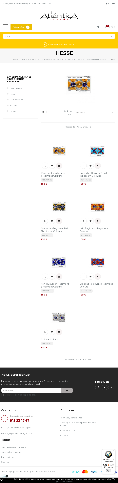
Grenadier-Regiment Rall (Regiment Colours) (93, 174)
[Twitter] (104, 387)
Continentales (16, 100)
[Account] (107, 3)
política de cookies (64, 481)
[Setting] (113, 3)
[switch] (108, 470)
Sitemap (5, 462)
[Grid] (43, 112)
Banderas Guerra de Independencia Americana (19, 79)
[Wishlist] (98, 27)
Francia (13, 105)
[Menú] (113, 451)
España (13, 111)
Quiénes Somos (67, 430)
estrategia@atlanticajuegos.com (16, 433)
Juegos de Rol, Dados (11, 452)
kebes (52, 471)
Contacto (64, 435)
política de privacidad (25, 395)
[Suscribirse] (67, 390)
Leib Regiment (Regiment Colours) (94, 230)
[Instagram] (111, 387)
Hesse (12, 94)
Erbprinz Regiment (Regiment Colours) (96, 285)
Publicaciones (7, 457)
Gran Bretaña (16, 88)
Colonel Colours (49, 339)
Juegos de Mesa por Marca (13, 447)
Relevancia (94, 112)
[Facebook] (98, 387)
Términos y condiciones (71, 418)
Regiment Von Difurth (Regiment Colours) (53, 174)
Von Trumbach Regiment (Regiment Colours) (55, 285)
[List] (47, 112)
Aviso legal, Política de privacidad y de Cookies (78, 424)
